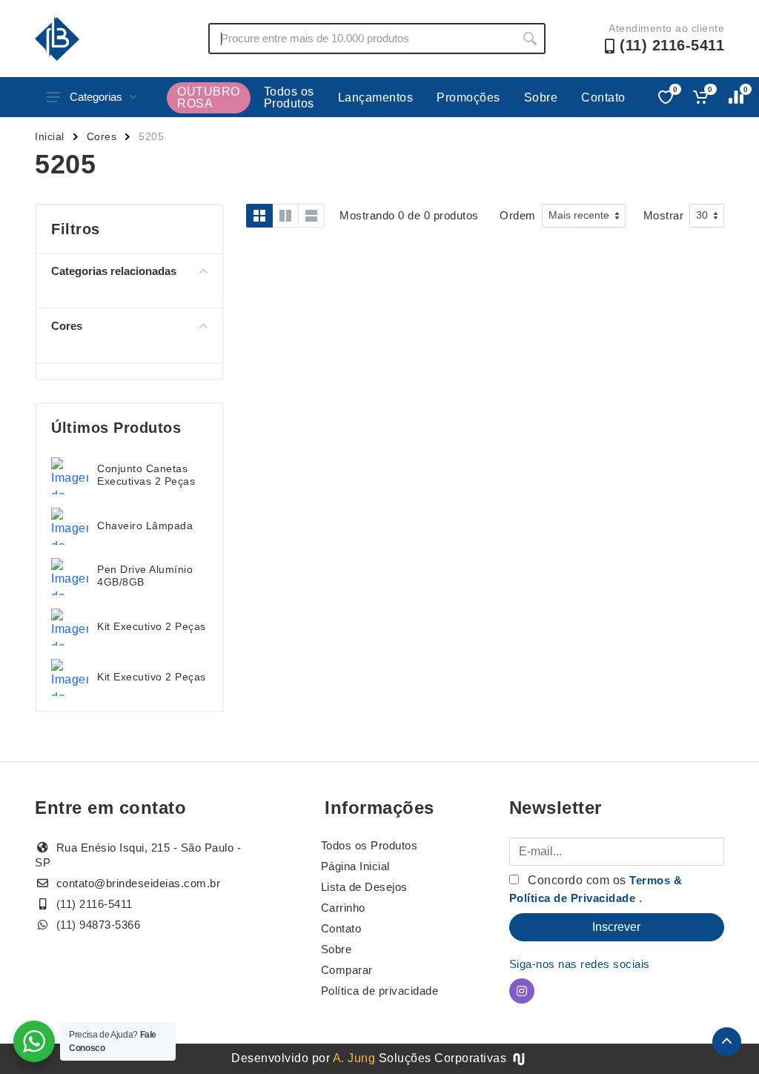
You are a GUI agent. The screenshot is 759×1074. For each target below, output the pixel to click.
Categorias (96, 96)
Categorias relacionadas (113, 271)
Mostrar (663, 215)
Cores (102, 136)
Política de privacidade (380, 990)
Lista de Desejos (364, 887)
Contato (603, 97)
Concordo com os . (596, 889)
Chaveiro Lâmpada (145, 525)
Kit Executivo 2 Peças (151, 626)
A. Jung (354, 1058)
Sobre (541, 97)
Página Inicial (355, 866)
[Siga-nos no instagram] (521, 991)
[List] (311, 216)
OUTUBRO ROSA (208, 97)
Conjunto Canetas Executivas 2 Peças (146, 475)
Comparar (347, 970)
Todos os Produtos (289, 97)
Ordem (518, 215)
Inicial (49, 136)
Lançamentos (376, 97)
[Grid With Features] (285, 216)
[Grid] (259, 216)
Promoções (468, 97)
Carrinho (343, 907)
